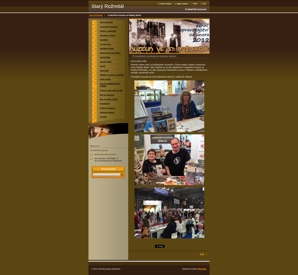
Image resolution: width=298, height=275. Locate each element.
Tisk (204, 4)
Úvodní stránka (165, 4)
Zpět (202, 254)
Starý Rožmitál (95, 15)
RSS (195, 4)
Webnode (202, 269)
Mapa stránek (182, 4)
